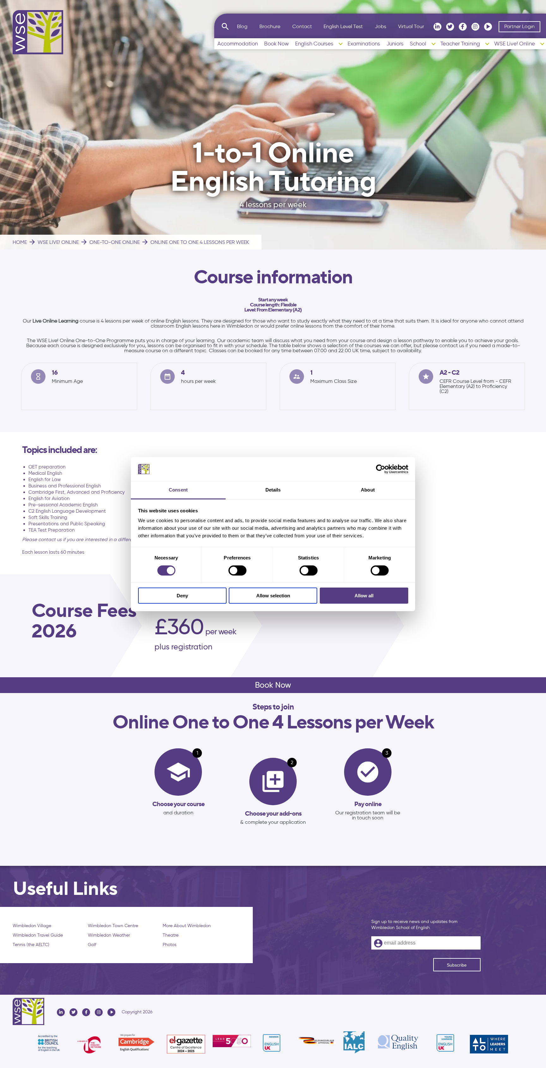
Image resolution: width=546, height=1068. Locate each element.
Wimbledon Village (32, 925)
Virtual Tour (411, 26)
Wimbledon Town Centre (113, 925)
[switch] (237, 570)
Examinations (364, 43)
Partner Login (519, 26)
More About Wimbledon (187, 925)
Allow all (364, 595)
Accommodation (237, 43)
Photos (169, 944)
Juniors (394, 43)
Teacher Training (460, 43)
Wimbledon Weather (109, 935)
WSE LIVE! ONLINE (53, 242)
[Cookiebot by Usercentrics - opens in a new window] (380, 469)
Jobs (380, 26)
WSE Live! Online (514, 43)
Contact (302, 26)
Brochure (269, 26)
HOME (20, 242)
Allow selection (273, 595)
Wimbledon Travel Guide (38, 935)
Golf (92, 944)
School (418, 43)
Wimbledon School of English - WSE (38, 32)
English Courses (314, 43)
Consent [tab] (178, 489)
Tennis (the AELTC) (31, 944)
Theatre (171, 935)
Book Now (276, 43)
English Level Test (343, 26)
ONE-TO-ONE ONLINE (110, 242)
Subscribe (457, 965)
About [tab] (368, 489)
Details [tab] (273, 489)
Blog (242, 26)
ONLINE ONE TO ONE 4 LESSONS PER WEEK (195, 242)
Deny (182, 595)
